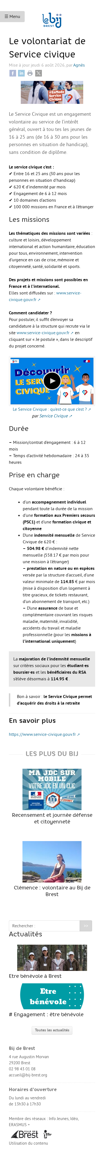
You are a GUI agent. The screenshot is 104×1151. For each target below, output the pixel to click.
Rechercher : (23, 926)
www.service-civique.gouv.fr (43, 332)
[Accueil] (52, 17)
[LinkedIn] (21, 72)
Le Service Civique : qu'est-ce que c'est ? (50, 409)
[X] (38, 72)
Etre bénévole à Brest (35, 976)
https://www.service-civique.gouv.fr (42, 734)
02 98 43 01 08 (22, 1069)
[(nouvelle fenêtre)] (24, 1134)
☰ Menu (12, 16)
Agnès (79, 65)
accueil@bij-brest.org (28, 1075)
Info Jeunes (59, 1118)
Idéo (74, 1118)
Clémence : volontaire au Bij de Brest (52, 891)
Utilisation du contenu (28, 1143)
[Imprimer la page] (30, 72)
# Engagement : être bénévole (46, 1015)
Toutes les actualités (52, 1030)
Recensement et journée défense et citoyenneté (52, 819)
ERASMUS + (19, 1125)
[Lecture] (52, 381)
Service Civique (53, 415)
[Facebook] (12, 72)
